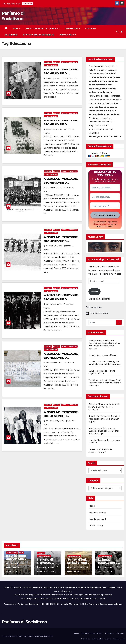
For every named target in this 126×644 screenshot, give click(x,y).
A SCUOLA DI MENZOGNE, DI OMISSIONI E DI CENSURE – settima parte (61, 73)
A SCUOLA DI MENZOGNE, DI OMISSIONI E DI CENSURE (61, 416)
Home (16, 28)
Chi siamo (90, 28)
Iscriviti (94, 291)
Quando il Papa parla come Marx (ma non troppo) (104, 419)
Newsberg (37, 636)
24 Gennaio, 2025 (54, 246)
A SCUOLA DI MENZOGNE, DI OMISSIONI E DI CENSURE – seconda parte (61, 357)
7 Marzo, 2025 (53, 78)
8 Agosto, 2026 (77, 567)
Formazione (72, 28)
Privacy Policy (68, 35)
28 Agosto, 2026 (16, 563)
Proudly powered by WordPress (14, 636)
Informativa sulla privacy (101, 224)
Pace (21, 552)
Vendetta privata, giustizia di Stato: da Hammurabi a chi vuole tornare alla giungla (104, 383)
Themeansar (48, 636)
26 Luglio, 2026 (107, 567)
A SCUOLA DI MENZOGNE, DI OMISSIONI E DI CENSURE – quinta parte (61, 182)
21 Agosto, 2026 (47, 567)
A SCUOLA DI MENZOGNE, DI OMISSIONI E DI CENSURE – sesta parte (61, 124)
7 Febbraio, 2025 (54, 187)
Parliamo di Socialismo (24, 621)
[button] (117, 31)
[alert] (105, 313)
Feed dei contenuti (97, 512)
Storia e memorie (51, 65)
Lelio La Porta (71, 78)
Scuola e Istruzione (69, 62)
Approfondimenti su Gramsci (41, 28)
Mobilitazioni (12, 552)
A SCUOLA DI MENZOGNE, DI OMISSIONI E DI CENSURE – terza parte (61, 299)
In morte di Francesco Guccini (102, 355)
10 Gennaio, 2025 (54, 304)
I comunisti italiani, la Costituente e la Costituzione (103, 407)
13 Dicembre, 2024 (54, 362)
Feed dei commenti (97, 519)
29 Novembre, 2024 (55, 421)
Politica (56, 62)
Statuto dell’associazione (38, 35)
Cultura (48, 62)
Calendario (11, 35)
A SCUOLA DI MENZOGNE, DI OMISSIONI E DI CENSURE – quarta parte (61, 241)
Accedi (91, 506)
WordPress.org (95, 525)
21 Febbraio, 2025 (54, 129)
